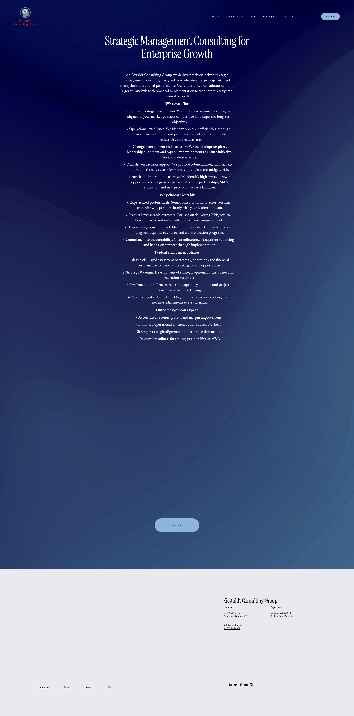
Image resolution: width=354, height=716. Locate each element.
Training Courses (235, 16)
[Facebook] (240, 685)
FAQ (110, 687)
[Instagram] (251, 685)
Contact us (288, 16)
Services (215, 16)
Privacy (65, 687)
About (253, 16)
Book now (330, 16)
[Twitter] (235, 685)
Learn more (177, 525)
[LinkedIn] (230, 685)
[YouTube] (246, 685)
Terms (88, 687)
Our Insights (269, 16)
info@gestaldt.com (233, 625)
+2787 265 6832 (232, 628)
